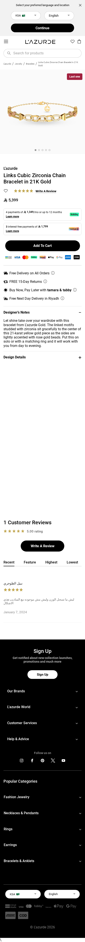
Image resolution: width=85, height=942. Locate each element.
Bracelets (30, 64)
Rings (8, 829)
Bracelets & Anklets (19, 861)
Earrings (10, 845)
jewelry (18, 64)
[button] (42, 312)
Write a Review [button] (46, 191)
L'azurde (7, 64)
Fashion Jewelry (16, 797)
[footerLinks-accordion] (42, 691)
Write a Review (42, 546)
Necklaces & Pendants (21, 813)
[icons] (21, 761)
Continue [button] (42, 28)
